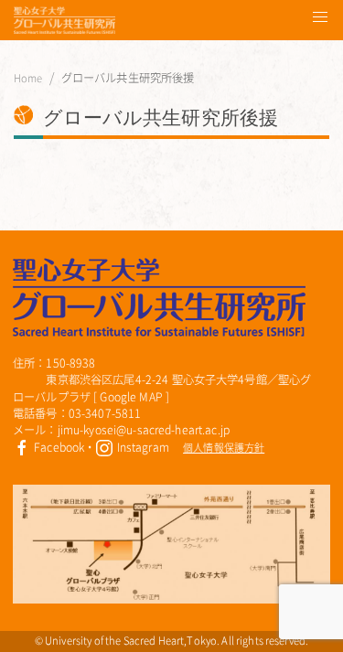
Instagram (140, 447)
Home (28, 78)
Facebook (57, 447)
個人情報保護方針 (223, 447)
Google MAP (131, 397)
